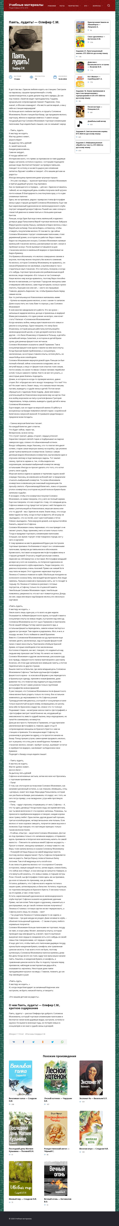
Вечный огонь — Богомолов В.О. (57, 1200)
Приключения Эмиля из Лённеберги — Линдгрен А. (98, 24)
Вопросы (97, 6)
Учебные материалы (26, 5)
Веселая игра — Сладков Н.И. (93, 1148)
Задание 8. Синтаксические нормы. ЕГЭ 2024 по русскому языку (92, 132)
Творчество (73, 6)
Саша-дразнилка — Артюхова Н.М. (96, 38)
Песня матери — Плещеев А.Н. (95, 108)
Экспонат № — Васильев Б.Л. (93, 1098)
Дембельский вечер (97, 121)
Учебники (52, 6)
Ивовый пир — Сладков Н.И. (23, 1199)
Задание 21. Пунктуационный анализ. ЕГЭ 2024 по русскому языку (92, 52)
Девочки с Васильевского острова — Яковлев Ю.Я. (98, 64)
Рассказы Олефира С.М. (35, 1034)
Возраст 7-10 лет (17, 1034)
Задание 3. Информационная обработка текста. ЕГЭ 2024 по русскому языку (89, 145)
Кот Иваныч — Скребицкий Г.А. (95, 78)
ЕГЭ (85, 6)
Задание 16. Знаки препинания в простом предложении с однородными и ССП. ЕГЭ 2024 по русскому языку (90, 94)
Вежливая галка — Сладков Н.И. (23, 1099)
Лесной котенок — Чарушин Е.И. (58, 1099)
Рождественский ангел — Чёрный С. (56, 1150)
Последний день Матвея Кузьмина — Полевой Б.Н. (21, 1150)
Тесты (61, 6)
